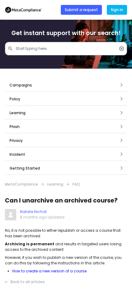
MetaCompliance (21, 184)
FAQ (76, 184)
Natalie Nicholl (33, 211)
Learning (55, 184)
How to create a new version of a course (49, 271)
